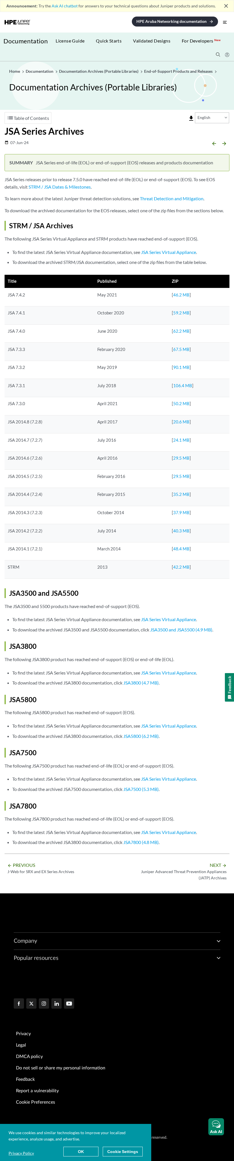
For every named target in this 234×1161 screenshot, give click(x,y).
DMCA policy (29, 1056)
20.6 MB (181, 421)
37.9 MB (181, 512)
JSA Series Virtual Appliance (168, 252)
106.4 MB (182, 385)
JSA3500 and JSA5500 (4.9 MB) (181, 629)
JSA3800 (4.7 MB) (141, 682)
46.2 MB (181, 294)
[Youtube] (69, 1004)
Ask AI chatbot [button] (65, 5)
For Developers (201, 40)
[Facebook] (19, 1004)
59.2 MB (181, 312)
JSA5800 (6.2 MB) (141, 736)
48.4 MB (181, 548)
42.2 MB (181, 567)
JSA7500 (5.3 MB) (141, 789)
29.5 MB (181, 458)
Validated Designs (151, 40)
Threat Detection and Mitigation (171, 198)
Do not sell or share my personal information (60, 1068)
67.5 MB (181, 349)
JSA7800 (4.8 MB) (141, 842)
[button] (216, 1126)
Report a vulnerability (37, 1091)
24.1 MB (181, 440)
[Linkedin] (56, 1004)
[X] (31, 1004)
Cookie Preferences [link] (35, 1102)
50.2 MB (181, 403)
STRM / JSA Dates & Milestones (60, 186)
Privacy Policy (21, 1153)
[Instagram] (44, 1004)
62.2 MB (181, 331)
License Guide (70, 40)
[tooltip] (191, 118)
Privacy (23, 1033)
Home (15, 71)
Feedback (25, 1079)
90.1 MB (181, 367)
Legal (21, 1045)
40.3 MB (181, 530)
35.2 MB (181, 494)
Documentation (25, 41)
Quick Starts (109, 40)
